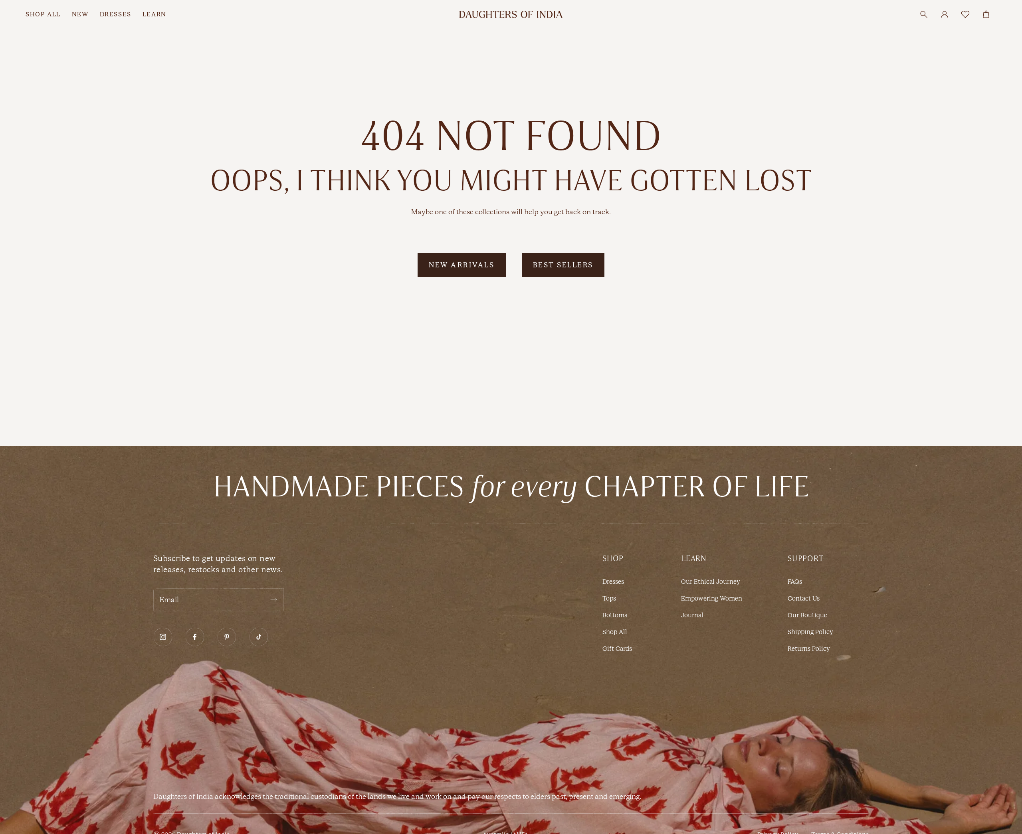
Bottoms (614, 615)
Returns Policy (809, 648)
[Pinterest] (226, 636)
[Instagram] (162, 636)
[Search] (924, 14)
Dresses (613, 581)
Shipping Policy (810, 632)
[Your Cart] (986, 14)
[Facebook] (194, 636)
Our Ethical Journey (710, 581)
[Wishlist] (965, 14)
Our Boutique (807, 615)
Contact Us (804, 598)
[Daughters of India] (511, 14)
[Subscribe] (273, 600)
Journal (692, 615)
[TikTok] (258, 636)
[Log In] (944, 14)
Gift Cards (617, 648)
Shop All (614, 632)
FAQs (795, 581)
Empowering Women (711, 598)
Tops (609, 598)
